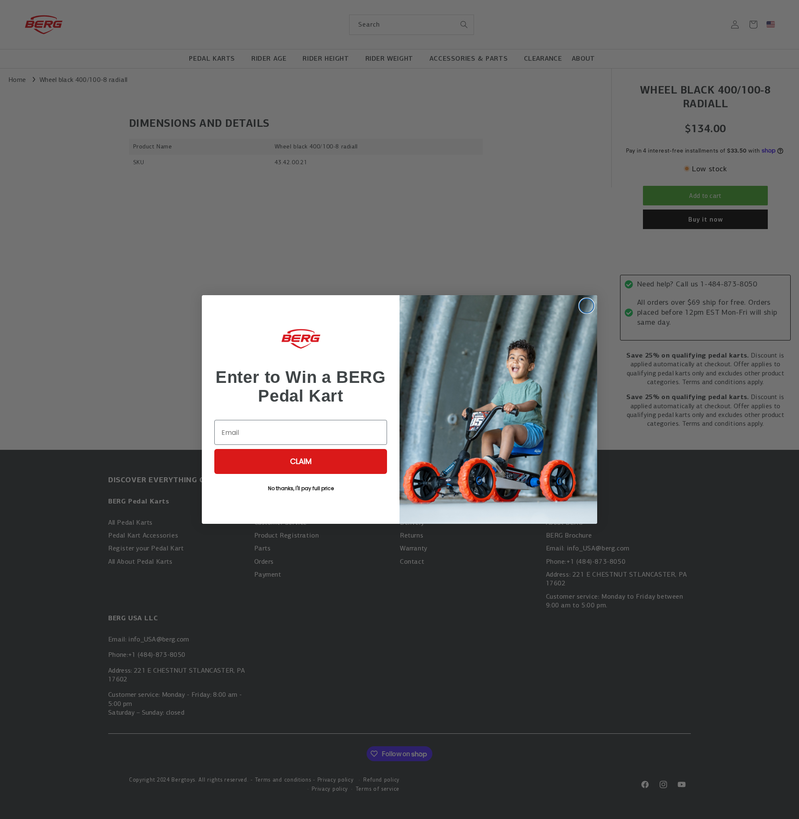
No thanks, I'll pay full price (301, 488)
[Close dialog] (586, 305)
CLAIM (301, 461)
